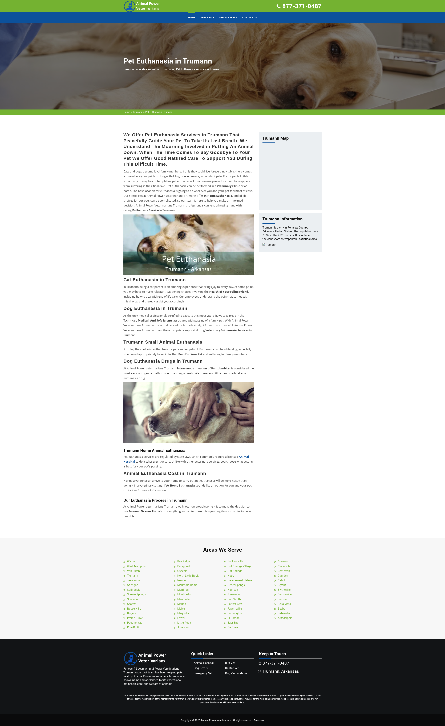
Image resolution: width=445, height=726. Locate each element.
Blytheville (284, 590)
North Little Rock (188, 575)
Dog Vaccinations (236, 673)
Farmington (235, 613)
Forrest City (235, 604)
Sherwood (133, 599)
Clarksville (284, 566)
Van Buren (133, 571)
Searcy (131, 604)
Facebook (258, 720)
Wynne (131, 561)
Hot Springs (235, 571)
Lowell (181, 618)
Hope (231, 575)
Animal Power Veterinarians (216, 720)
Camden (283, 575)
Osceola (182, 571)
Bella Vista (284, 604)
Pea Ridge (183, 561)
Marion (181, 604)
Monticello (184, 594)
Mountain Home (187, 585)
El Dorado (234, 618)
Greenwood (234, 594)
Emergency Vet (203, 673)
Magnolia (183, 613)
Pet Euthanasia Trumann (158, 112)
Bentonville (285, 594)
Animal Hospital (204, 663)
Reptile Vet (232, 668)
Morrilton (183, 590)
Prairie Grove (135, 618)
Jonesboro (183, 627)
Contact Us (249, 17)
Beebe (281, 608)
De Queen (233, 627)
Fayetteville (235, 608)
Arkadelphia (285, 618)
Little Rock (184, 622)
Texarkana (133, 580)
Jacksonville (235, 561)
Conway (283, 561)
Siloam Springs (136, 594)
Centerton (284, 571)
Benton (282, 599)
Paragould (183, 566)
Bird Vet (230, 663)
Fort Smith (234, 599)
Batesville (284, 613)
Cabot (281, 580)
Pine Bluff (133, 627)
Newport (182, 580)
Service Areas (228, 17)
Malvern (182, 608)
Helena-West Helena (240, 580)
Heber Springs (236, 585)
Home (191, 17)
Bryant (282, 585)
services (206, 17)
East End (233, 622)
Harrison (233, 590)
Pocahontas (134, 622)
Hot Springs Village (239, 566)
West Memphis (136, 566)
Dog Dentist (201, 668)
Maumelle (183, 599)
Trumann (138, 112)
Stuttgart (133, 585)
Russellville (134, 608)
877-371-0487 (302, 6)
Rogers (131, 613)
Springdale (133, 590)
